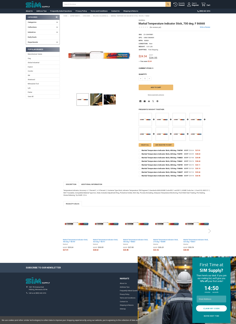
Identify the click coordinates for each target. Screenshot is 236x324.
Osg (29, 58)
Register (195, 5)
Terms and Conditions (99, 11)
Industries (32, 32)
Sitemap (123, 309)
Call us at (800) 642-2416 (37, 293)
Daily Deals (32, 37)
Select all (145, 145)
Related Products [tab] (72, 204)
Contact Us (115, 11)
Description (71, 184)
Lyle (29, 88)
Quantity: (143, 74)
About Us (29, 11)
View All (30, 96)
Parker (30, 92)
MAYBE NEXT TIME (211, 316)
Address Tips (41, 11)
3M (29, 75)
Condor (30, 71)
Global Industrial (33, 62)
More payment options (156, 95)
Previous (64, 231)
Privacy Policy (81, 11)
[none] (99, 55)
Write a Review (205, 27)
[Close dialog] (233, 259)
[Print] (149, 101)
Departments (33, 42)
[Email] (144, 101)
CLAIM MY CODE (211, 308)
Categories (32, 22)
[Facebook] (140, 101)
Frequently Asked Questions (61, 11)
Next (209, 231)
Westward (31, 79)
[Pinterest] (157, 101)
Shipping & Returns (130, 11)
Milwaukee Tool (33, 84)
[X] (153, 101)
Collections (32, 27)
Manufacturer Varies (35, 54)
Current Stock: (146, 68)
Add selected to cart (163, 145)
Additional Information (91, 184)
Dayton (30, 67)
